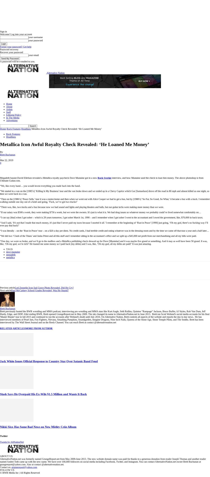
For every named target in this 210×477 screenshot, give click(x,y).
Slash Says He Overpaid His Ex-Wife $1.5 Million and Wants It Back (43, 394)
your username (35, 37)
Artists (9, 109)
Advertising (12, 120)
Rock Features (14, 129)
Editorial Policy (13, 115)
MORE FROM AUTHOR (39, 328)
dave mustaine (13, 252)
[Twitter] (16, 168)
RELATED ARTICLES (12, 328)
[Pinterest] (26, 168)
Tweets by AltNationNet (12, 442)
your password (35, 40)
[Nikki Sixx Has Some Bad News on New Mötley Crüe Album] (17, 421)
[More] (48, 167)
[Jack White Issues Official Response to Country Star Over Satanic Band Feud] (17, 355)
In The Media (12, 117)
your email (33, 55)
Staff (8, 112)
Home (9, 104)
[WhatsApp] (37, 168)
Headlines (26, 129)
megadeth (11, 254)
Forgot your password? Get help (15, 46)
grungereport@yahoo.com (24, 467)
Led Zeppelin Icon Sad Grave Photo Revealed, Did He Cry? (44, 287)
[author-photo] (7, 306)
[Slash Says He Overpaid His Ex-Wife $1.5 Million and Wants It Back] (17, 388)
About (9, 106)
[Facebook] (5, 168)
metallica (10, 257)
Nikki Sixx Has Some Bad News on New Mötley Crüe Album (38, 426)
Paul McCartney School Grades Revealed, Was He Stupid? (40, 290)
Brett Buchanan (7, 154)
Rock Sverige (104, 178)
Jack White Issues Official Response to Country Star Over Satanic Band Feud (49, 361)
